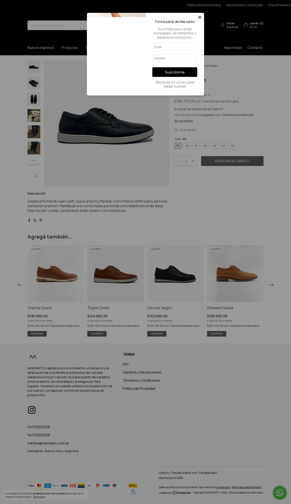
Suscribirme (175, 72)
